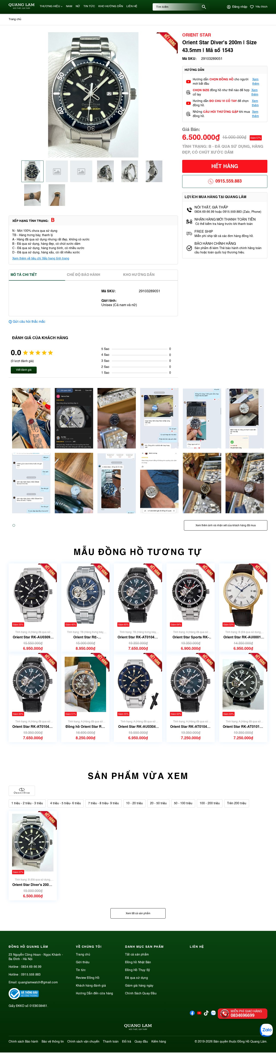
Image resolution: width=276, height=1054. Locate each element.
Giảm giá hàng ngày (139, 985)
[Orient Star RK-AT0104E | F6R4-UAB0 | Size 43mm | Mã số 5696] (32, 684)
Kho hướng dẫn (139, 275)
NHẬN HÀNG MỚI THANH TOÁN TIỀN (225, 219)
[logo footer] (138, 1028)
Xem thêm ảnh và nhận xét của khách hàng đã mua (226, 525)
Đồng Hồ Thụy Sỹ (137, 970)
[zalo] (213, 1014)
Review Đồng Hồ (87, 977)
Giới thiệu (82, 962)
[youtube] (199, 1014)
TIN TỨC (89, 6)
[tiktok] (206, 1014)
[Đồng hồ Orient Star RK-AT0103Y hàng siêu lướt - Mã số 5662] (85, 684)
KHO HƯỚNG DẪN (110, 6)
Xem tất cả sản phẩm (138, 913)
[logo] (21, 8)
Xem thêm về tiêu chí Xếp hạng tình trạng (40, 258)
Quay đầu (141, 1041)
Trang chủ (83, 954)
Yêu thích (261, 6)
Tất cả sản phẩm (137, 954)
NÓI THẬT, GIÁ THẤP (211, 207)
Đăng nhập (239, 6)
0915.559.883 (228, 181)
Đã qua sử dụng (136, 977)
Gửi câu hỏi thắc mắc (29, 322)
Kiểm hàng (158, 1041)
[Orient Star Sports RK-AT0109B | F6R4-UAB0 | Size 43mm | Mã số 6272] (190, 595)
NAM (69, 6)
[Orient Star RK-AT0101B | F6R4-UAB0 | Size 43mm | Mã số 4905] (243, 684)
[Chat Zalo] (266, 1030)
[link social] (24, 998)
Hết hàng (224, 166)
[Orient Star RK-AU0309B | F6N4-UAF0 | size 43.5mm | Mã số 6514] (32, 595)
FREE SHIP (203, 232)
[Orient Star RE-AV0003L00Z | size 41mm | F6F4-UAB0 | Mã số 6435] (85, 595)
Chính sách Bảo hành (23, 1041)
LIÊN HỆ (131, 6)
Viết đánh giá (23, 370)
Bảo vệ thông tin (53, 1041)
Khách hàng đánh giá (91, 985)
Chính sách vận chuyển (83, 1041)
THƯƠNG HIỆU (50, 6)
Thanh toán (111, 1041)
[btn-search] (204, 7)
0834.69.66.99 (31, 966)
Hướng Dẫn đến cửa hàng (94, 993)
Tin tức (81, 970)
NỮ (78, 6)
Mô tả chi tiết (24, 275)
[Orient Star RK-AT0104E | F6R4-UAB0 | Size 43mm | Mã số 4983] (190, 684)
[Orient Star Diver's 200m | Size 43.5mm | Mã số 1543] (32, 842)
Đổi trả (126, 1041)
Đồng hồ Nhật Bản (138, 962)
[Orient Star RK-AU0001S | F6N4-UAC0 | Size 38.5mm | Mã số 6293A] (243, 595)
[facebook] (192, 1014)
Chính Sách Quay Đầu (141, 993)
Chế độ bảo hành (83, 275)
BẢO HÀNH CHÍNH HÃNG (215, 244)
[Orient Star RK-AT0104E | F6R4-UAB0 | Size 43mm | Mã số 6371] (138, 595)
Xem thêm (255, 81)
